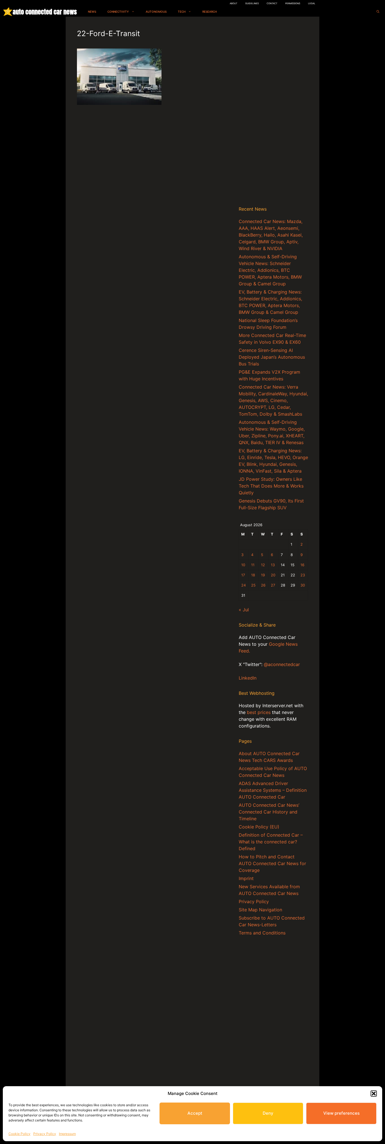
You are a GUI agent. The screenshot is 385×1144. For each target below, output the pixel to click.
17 (243, 575)
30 (302, 585)
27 (273, 585)
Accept (194, 1113)
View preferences (341, 1113)
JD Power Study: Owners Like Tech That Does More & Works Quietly (271, 485)
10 (243, 565)
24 (243, 585)
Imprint (246, 878)
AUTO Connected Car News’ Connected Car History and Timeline (269, 811)
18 (253, 575)
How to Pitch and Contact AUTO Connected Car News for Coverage (272, 863)
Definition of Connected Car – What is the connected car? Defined (271, 841)
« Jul (244, 609)
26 (263, 585)
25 (253, 585)
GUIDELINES (252, 3)
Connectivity (118, 11)
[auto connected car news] (8, 12)
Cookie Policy (19, 1134)
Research (209, 11)
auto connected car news (45, 11)
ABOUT (233, 3)
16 (302, 565)
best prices (259, 712)
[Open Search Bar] (378, 12)
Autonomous (156, 11)
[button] (374, 1093)
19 (263, 575)
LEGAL (311, 3)
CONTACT (272, 3)
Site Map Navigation (260, 909)
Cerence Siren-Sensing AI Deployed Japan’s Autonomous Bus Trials (272, 357)
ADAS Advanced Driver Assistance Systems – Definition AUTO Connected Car (273, 790)
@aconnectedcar (282, 664)
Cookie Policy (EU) (259, 827)
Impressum (67, 1134)
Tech (181, 11)
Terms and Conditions (262, 933)
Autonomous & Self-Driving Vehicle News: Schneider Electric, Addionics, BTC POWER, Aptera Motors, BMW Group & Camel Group (270, 270)
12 (263, 565)
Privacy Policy (44, 1134)
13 (273, 565)
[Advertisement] (273, 112)
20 (273, 575)
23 (302, 575)
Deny (268, 1113)
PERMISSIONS (292, 3)
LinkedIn (247, 678)
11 (253, 565)
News (92, 11)
